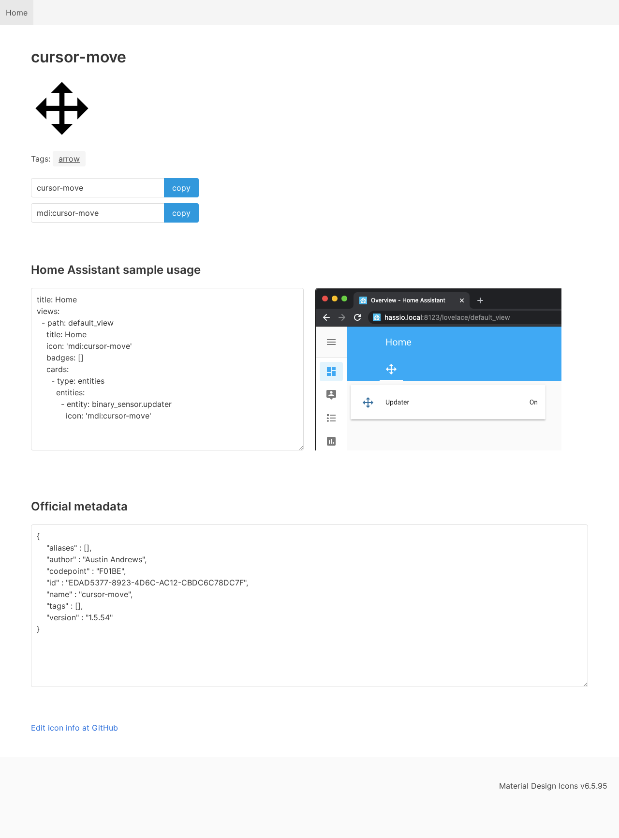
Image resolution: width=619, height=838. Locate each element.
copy (181, 188)
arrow (69, 159)
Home (17, 12)
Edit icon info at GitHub (74, 728)
